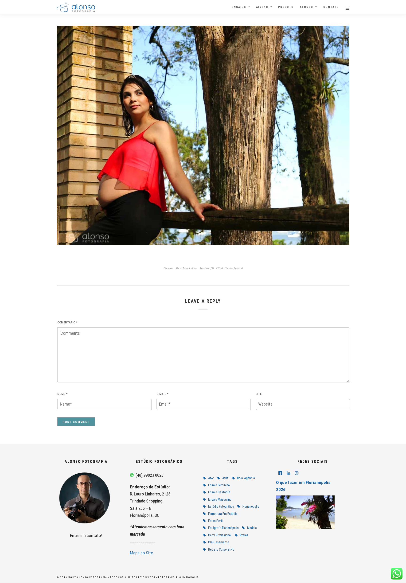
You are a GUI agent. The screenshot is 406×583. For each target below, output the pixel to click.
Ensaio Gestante (219, 492)
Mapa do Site (141, 553)
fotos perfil (215, 521)
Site (259, 394)
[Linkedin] (288, 473)
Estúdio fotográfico (221, 506)
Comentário (67, 322)
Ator (211, 478)
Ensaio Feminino (219, 485)
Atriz (225, 478)
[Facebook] (280, 473)
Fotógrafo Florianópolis (223, 528)
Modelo (252, 528)
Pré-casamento (218, 542)
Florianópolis (250, 506)
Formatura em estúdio (223, 514)
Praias (244, 535)
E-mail (162, 394)
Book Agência (246, 478)
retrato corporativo (221, 549)
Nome (62, 394)
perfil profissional (219, 535)
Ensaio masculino (219, 499)
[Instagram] (296, 473)
